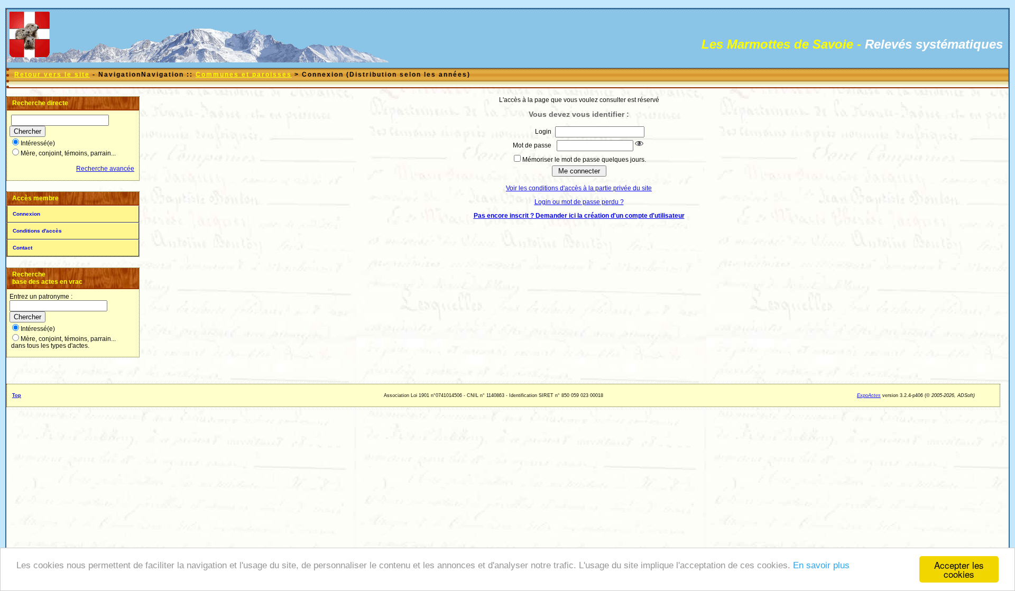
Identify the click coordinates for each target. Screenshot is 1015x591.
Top (16, 395)
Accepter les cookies (959, 569)
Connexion (26, 214)
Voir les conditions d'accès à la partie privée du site (579, 188)
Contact (22, 248)
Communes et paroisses (244, 74)
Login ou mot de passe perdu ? (579, 202)
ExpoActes (869, 395)
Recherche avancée (105, 168)
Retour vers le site (52, 74)
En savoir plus (821, 565)
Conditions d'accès (37, 231)
